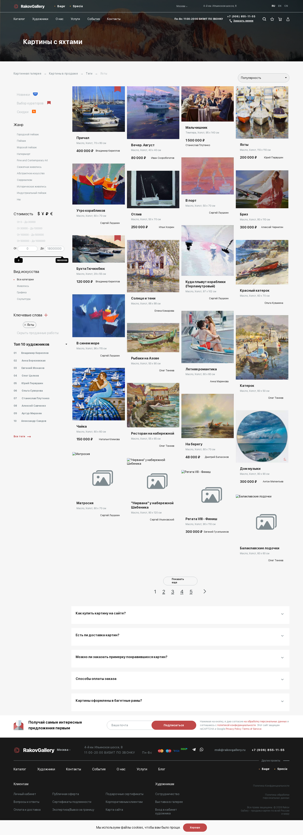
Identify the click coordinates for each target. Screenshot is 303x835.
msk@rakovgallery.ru (230, 750)
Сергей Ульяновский (162, 519)
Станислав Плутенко (198, 145)
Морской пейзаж (27, 147)
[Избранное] (272, 19)
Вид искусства (26, 271)
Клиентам (21, 784)
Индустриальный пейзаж (31, 193)
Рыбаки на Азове (145, 358)
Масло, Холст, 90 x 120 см (146, 512)
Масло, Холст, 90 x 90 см (254, 473)
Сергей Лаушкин (110, 223)
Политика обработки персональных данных (276, 796)
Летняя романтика (201, 369)
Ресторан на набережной (152, 433)
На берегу (194, 444)
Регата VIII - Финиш (201, 519)
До (42, 248)
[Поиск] (264, 19)
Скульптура (24, 299)
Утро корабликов (90, 211)
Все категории (25, 279)
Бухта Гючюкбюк (90, 269)
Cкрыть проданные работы (38, 333)
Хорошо (195, 827)
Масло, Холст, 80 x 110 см (255, 219)
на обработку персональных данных (265, 721)
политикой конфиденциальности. (237, 725)
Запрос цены (85, 198)
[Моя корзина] (280, 19)
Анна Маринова (219, 381)
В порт (191, 200)
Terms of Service (251, 728)
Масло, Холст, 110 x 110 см (255, 150)
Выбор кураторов (30, 103)
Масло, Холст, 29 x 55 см (91, 273)
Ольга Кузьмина (273, 303)
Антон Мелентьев (273, 481)
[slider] (19, 255)
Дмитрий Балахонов (217, 457)
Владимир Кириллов (108, 150)
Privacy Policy (234, 728)
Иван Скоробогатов (162, 158)
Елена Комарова (164, 310)
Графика (22, 292)
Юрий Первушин (273, 157)
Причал (82, 138)
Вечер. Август (143, 145)
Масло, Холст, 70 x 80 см (91, 143)
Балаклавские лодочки (259, 548)
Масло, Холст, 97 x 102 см (201, 291)
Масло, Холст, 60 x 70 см (91, 215)
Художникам (164, 784)
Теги (89, 73)
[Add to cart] (78, 126)
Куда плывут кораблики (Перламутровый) (205, 284)
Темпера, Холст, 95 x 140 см (202, 132)
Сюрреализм (24, 180)
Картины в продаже (63, 73)
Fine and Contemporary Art (32, 160)
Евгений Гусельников (216, 531)
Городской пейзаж (28, 134)
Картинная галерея (27, 73)
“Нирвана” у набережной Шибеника (152, 505)
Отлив (136, 214)
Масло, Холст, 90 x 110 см (201, 524)
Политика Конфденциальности (271, 785)
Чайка (81, 426)
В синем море (87, 343)
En (279, 6)
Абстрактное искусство (31, 173)
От (15, 248)
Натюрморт (23, 154)
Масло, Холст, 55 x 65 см (146, 438)
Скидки (23, 112)
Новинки (24, 95)
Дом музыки (250, 469)
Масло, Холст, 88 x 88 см (146, 303)
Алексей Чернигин (272, 227)
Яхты (30, 324)
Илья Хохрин (166, 227)
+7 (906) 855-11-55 (241, 16)
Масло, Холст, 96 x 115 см (91, 348)
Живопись (23, 286)
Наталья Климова (109, 439)
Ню (19, 199)
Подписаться (174, 725)
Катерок (247, 386)
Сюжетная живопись (29, 167)
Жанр (18, 125)
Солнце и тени (143, 298)
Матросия (84, 503)
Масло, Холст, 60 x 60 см (91, 431)
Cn (286, 6)
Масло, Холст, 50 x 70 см (146, 219)
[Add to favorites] (88, 126)
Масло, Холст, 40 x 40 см (146, 150)
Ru (273, 6)
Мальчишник (196, 128)
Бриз (244, 214)
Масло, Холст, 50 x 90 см (146, 363)
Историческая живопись (31, 186)
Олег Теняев (166, 370)
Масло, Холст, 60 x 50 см (254, 390)
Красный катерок (254, 290)
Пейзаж (21, 140)
